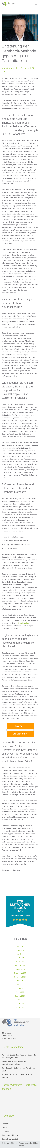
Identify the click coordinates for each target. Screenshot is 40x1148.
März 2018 (20, 962)
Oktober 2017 (20, 981)
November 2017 (20, 977)
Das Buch (20, 726)
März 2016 (20, 1007)
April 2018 (20, 958)
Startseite (5, 1124)
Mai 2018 (20, 954)
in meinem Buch (24, 623)
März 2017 (20, 992)
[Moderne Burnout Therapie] (9, 4)
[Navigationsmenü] (35, 4)
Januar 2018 (20, 969)
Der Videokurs (20, 733)
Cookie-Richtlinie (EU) (10, 1139)
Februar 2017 (20, 996)
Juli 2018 (20, 946)
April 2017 (20, 988)
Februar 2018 (20, 965)
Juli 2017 (20, 984)
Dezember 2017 (20, 973)
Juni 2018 (20, 950)
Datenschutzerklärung (10, 1135)
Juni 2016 (20, 1000)
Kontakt (4, 1127)
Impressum (6, 1131)
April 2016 (20, 1004)
